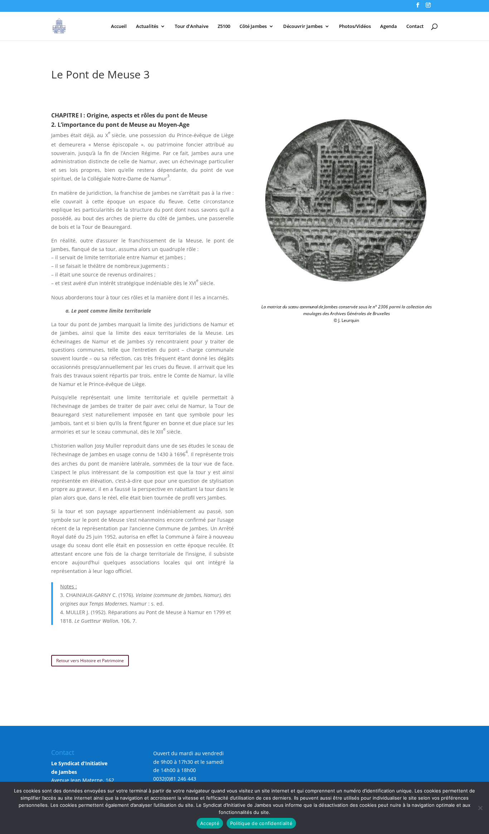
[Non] (480, 807)
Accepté (209, 823)
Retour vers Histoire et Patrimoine (90, 660)
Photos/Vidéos (355, 26)
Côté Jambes (253, 26)
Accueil (119, 26)
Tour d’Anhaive (191, 26)
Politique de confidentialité (261, 823)
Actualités (147, 26)
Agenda (388, 26)
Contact (414, 26)
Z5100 (224, 26)
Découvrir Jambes (303, 26)
